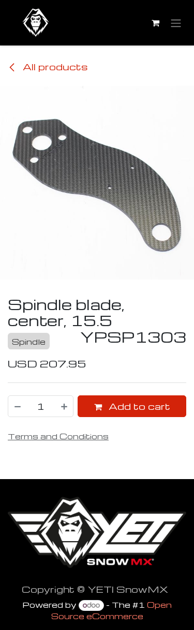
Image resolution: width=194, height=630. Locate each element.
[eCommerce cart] (155, 22)
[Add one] (64, 406)
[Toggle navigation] (176, 23)
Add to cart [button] (138, 406)
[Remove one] (17, 406)
